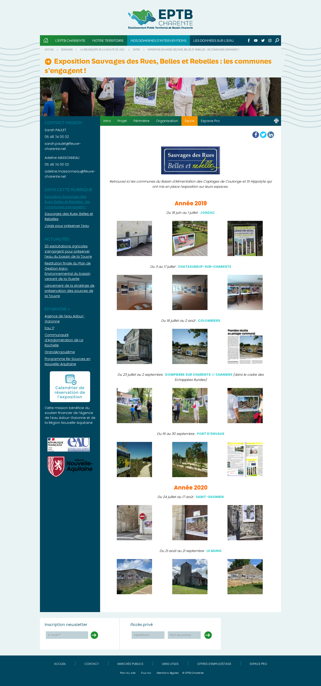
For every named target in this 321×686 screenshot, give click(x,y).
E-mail (54, 635)
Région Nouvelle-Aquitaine (71, 422)
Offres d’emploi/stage (214, 664)
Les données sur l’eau (213, 40)
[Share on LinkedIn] (270, 134)
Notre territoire (108, 40)
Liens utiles (170, 664)
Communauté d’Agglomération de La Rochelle (64, 340)
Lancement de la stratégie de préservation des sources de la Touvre (69, 290)
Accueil (49, 49)
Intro (107, 121)
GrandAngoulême (60, 352)
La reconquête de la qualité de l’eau (102, 49)
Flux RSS (146, 673)
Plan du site (127, 673)
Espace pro (258, 664)
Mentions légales (168, 673)
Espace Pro (210, 121)
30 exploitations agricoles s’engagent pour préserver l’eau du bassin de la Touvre (68, 251)
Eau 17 (49, 328)
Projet (122, 121)
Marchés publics (130, 664)
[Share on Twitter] (263, 134)
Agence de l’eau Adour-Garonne (69, 415)
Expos (136, 49)
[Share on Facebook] (255, 134)
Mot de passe (180, 635)
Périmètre (141, 121)
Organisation (167, 121)
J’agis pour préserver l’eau (67, 225)
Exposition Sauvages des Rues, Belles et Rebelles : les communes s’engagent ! (67, 201)
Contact (91, 664)
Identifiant (141, 635)
